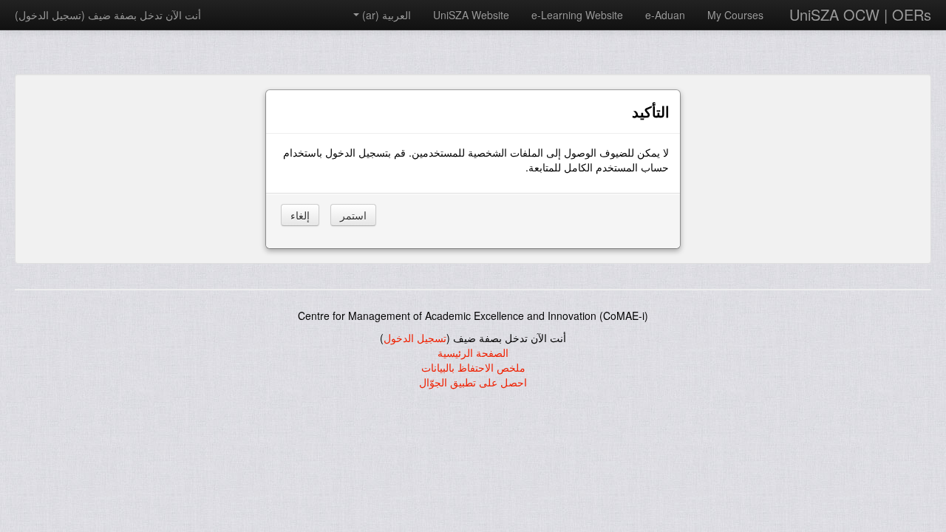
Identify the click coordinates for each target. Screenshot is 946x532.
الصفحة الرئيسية (473, 352)
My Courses (735, 14)
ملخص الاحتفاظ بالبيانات (473, 367)
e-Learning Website (577, 14)
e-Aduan (665, 14)
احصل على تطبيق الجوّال (473, 382)
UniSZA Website (471, 14)
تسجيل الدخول (49, 14)
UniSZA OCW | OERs (860, 14)
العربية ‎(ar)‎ (386, 14)
